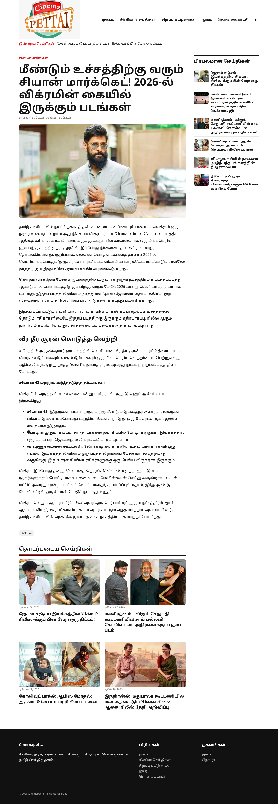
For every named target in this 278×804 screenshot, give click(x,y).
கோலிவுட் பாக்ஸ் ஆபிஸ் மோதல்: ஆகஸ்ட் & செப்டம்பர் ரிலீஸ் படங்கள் (58, 699)
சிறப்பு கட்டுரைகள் (179, 19)
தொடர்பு (209, 760)
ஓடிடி (207, 19)
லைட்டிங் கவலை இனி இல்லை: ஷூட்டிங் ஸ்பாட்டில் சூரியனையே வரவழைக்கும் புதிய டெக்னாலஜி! (232, 102)
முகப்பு (108, 19)
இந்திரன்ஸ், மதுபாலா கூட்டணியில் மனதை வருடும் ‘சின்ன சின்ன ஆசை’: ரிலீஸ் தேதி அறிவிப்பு (144, 702)
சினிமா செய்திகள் (138, 19)
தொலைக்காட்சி (233, 19)
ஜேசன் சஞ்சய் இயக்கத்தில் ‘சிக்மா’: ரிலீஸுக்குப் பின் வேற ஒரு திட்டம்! (110, 43)
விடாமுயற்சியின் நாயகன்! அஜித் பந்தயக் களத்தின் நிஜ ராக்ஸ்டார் (234, 163)
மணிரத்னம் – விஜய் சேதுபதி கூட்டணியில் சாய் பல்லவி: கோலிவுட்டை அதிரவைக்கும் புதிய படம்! (143, 622)
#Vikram (26, 533)
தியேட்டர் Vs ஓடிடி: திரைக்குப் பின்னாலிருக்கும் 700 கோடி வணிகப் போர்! (235, 182)
